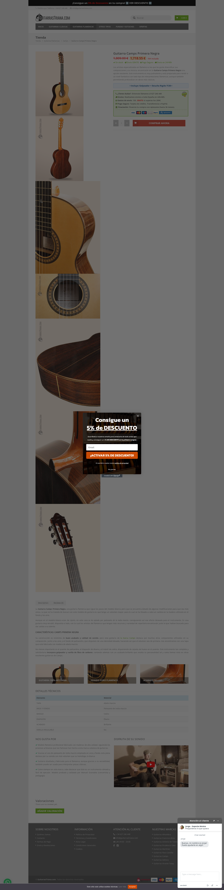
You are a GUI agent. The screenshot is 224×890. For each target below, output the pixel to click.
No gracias (112, 469)
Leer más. (123, 887)
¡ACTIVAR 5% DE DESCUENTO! (112, 455)
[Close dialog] (138, 416)
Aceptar (132, 887)
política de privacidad (121, 463)
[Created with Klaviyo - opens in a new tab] (112, 475)
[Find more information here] (200, 853)
